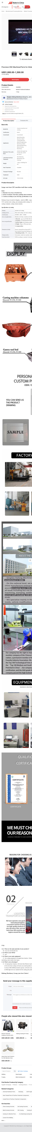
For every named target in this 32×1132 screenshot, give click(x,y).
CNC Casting (20, 1110)
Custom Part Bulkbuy (8, 1117)
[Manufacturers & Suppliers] (16, 2)
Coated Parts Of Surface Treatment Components (14, 1099)
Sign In (4, 113)
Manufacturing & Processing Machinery (14, 11)
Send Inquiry (15, 79)
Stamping (20, 1091)
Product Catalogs (23, 1071)
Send (15, 1007)
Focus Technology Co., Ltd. (19, 1126)
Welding (3, 1074)
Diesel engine (19, 1074)
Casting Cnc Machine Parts (9, 1114)
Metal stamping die (20, 1077)
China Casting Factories (8, 1106)
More (3, 1120)
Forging (3, 1077)
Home (3, 11)
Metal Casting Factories (8, 1110)
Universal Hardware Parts (9, 1091)
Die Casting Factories (23, 1106)
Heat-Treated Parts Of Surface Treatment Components (16, 1095)
